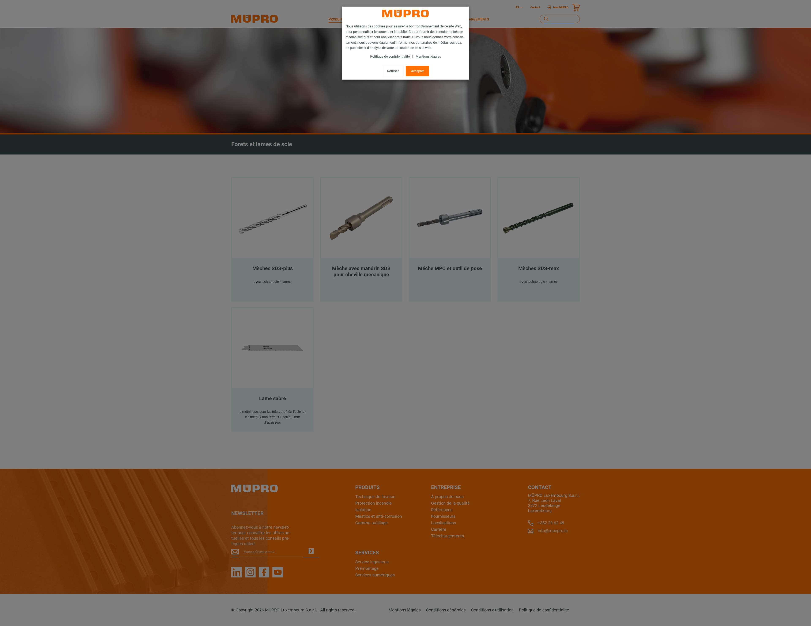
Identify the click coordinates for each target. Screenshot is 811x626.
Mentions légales (428, 56)
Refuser (393, 71)
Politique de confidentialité (390, 56)
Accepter (417, 71)
